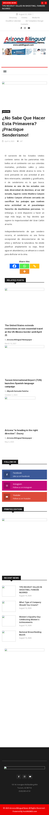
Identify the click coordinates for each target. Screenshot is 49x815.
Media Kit (36, 17)
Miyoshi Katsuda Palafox (17, 391)
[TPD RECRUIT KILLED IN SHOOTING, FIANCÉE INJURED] (9, 592)
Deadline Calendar (13, 21)
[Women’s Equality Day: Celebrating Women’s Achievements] (9, 621)
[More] (24, 271)
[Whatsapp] (24, 266)
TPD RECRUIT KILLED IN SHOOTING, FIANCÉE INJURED (30, 590)
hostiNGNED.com (30, 811)
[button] (42, 3)
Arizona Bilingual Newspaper (19, 340)
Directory (13, 17)
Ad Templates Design (34, 21)
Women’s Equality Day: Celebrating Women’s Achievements (30, 619)
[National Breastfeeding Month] (9, 637)
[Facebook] (14, 266)
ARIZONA (6, 111)
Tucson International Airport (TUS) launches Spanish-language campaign (23, 383)
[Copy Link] (34, 266)
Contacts (24, 24)
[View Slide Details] (24, 51)
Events (24, 17)
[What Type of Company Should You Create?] (9, 607)
